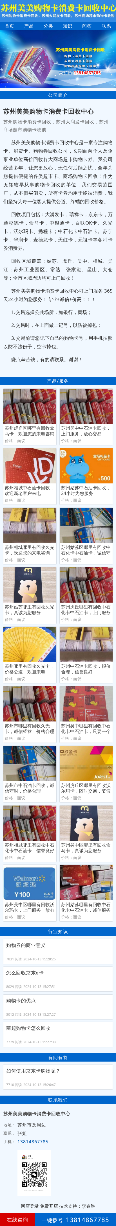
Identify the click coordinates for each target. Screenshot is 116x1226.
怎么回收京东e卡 (25, 973)
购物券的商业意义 (26, 945)
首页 (9, 26)
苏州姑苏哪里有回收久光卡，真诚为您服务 (29, 609)
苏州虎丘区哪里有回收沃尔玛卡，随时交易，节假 (86, 788)
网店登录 (30, 1206)
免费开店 (49, 1206)
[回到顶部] (108, 1204)
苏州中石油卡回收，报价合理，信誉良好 (86, 669)
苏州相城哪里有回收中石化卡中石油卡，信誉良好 (29, 847)
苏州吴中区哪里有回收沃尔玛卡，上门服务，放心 (29, 907)
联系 (106, 26)
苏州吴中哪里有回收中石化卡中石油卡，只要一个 (86, 728)
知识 (67, 26)
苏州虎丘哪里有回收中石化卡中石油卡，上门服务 (86, 609)
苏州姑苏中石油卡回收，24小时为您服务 (86, 490)
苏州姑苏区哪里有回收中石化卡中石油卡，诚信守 (86, 550)
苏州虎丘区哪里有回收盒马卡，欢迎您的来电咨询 (29, 430)
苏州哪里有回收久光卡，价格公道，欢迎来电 (29, 669)
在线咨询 (17, 1219)
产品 (29, 26)
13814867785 (32, 1142)
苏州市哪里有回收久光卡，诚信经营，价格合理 (29, 728)
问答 (87, 26)
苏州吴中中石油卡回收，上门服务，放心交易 (86, 430)
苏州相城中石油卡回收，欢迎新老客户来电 (29, 490)
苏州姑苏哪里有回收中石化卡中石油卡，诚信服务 (86, 907)
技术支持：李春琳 (77, 1206)
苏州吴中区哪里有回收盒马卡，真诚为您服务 (86, 847)
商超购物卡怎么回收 (28, 1028)
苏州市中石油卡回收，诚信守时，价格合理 (29, 788)
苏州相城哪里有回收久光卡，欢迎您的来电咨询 (29, 550)
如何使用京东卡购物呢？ (33, 1071)
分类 (48, 26)
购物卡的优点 (21, 1000)
